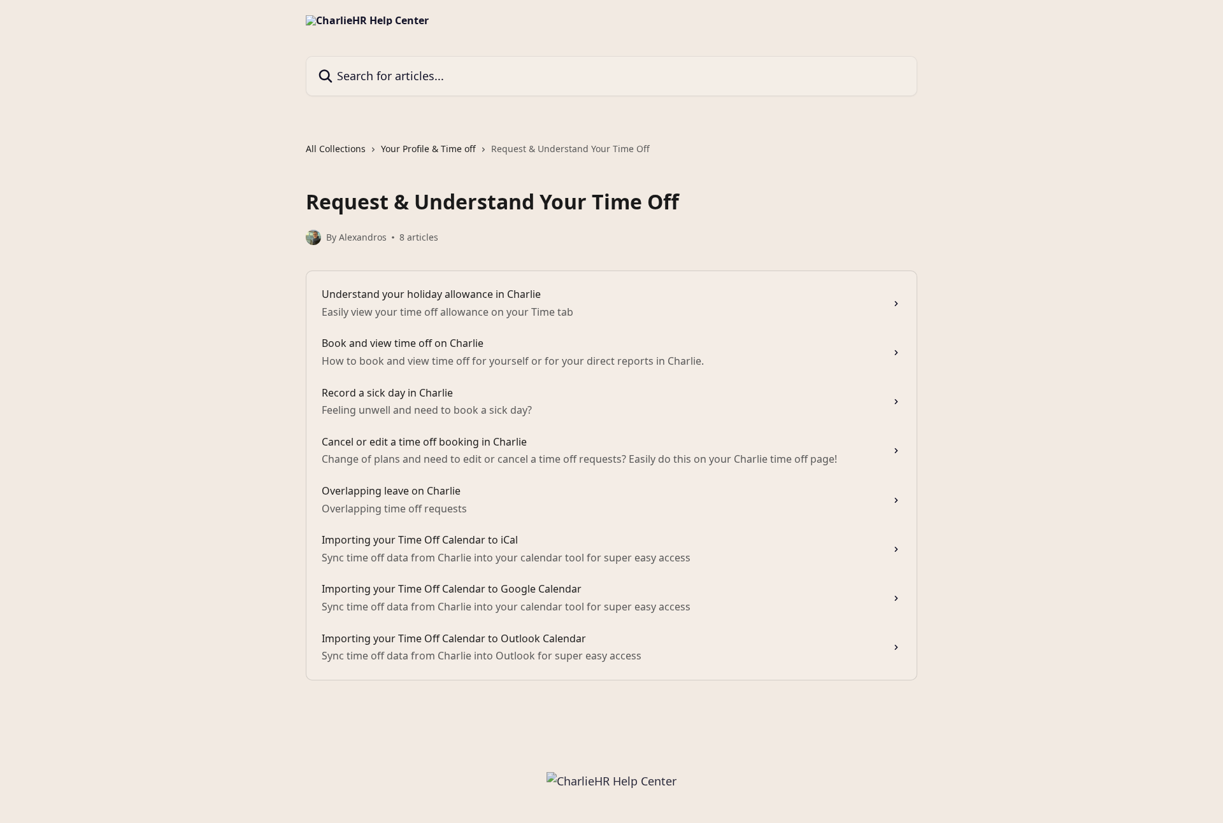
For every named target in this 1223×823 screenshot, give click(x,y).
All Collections (336, 149)
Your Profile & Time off (428, 149)
